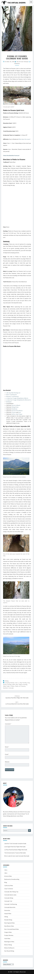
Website (7, 762)
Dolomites (7, 910)
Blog (5, 882)
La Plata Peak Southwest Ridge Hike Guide (15, 849)
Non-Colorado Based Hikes (11, 929)
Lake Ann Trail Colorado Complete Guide (15, 843)
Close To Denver (8, 888)
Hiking (6, 681)
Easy (28, 682)
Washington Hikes (9, 941)
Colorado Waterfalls (9, 907)
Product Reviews (8, 935)
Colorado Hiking (8, 898)
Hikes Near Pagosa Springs (19, 684)
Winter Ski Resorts (9, 948)
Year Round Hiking (9, 951)
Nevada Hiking (8, 920)
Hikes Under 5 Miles (8, 686)
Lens (19, 412)
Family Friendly (7, 684)
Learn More (20, 816)
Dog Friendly (23, 682)
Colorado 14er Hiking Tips (11, 891)
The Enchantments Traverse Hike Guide (15, 853)
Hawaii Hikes (7, 913)
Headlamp (14, 409)
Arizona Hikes (8, 876)
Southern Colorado (8, 688)
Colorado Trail (8, 901)
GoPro (13, 414)
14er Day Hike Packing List (13, 393)
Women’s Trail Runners (12, 396)
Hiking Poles (15, 407)
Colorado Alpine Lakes (10, 895)
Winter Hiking (8, 945)
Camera (14, 412)
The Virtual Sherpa (22, 61)
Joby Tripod (18, 414)
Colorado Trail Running (10, 904)
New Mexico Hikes (9, 926)
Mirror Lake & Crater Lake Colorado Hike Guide (16, 856)
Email (7, 754)
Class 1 (17, 682)
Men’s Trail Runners (11, 394)
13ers (5, 870)
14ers (5, 873)
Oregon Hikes (8, 932)
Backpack (8, 401)
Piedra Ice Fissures (20, 686)
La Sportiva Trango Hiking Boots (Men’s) (17, 398)
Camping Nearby (9, 682)
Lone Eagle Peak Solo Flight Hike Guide (14, 846)
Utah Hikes (7, 938)
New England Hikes (9, 923)
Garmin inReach (15, 405)
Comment (8, 724)
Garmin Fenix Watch (16, 410)
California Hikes (8, 885)
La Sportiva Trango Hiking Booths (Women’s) (18, 400)
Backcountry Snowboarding (11, 879)
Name (7, 747)
